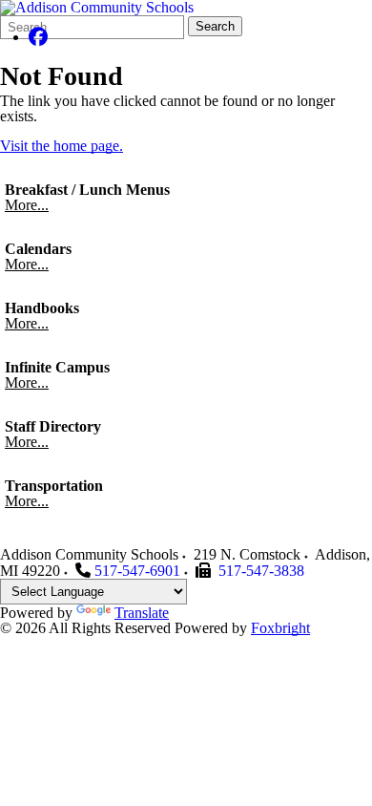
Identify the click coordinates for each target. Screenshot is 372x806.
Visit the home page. (61, 146)
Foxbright (280, 628)
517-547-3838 (261, 570)
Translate (141, 612)
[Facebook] (38, 37)
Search (215, 26)
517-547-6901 (137, 570)
